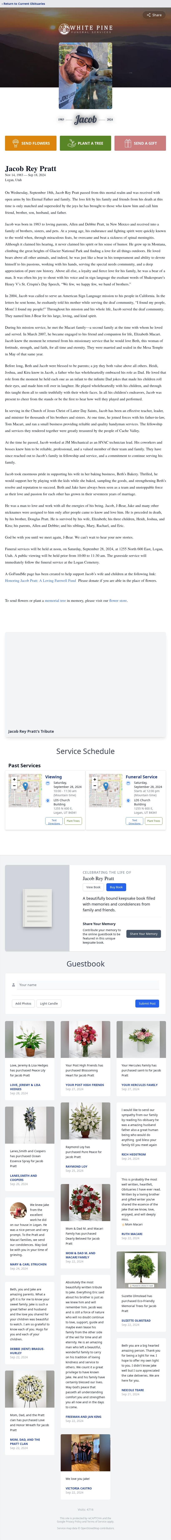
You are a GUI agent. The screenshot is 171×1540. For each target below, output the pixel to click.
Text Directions (54, 822)
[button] (25, 786)
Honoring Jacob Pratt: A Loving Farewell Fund (40, 580)
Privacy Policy (74, 1521)
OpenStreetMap (90, 1528)
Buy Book (116, 887)
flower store (118, 600)
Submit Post (147, 1003)
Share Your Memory (143, 934)
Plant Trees (73, 821)
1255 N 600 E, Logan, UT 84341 (65, 810)
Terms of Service (97, 1521)
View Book (93, 887)
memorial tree (55, 600)
